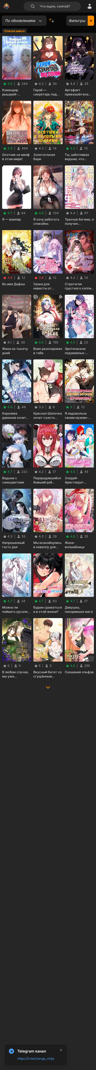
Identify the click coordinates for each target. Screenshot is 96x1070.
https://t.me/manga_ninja (35, 1058)
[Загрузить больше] (48, 689)
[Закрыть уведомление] (61, 1050)
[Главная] (6, 6)
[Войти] (89, 6)
